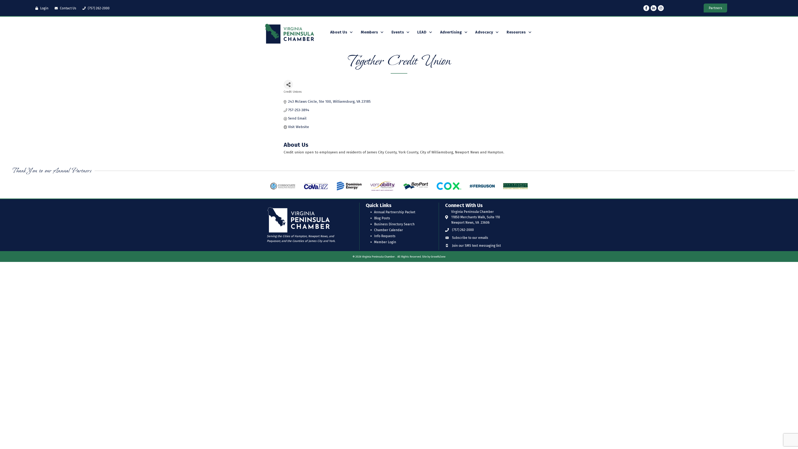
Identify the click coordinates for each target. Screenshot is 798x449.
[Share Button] (288, 84)
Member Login (385, 242)
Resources (516, 32)
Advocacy (484, 32)
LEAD (421, 32)
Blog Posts (382, 218)
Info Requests (384, 236)
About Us (338, 32)
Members (369, 32)
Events (398, 32)
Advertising (451, 32)
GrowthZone (438, 256)
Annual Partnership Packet (394, 212)
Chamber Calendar (388, 230)
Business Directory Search (394, 224)
